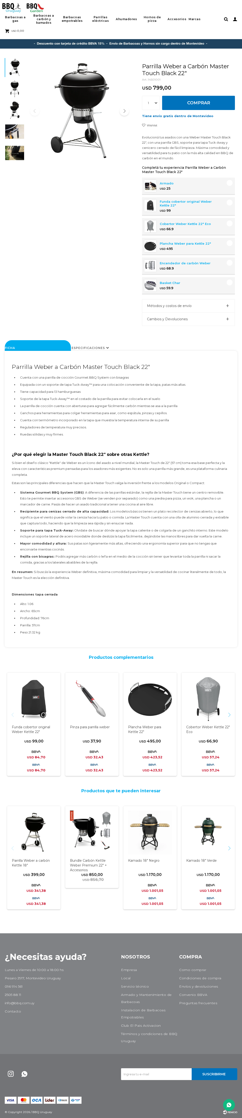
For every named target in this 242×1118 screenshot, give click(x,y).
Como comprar (192, 970)
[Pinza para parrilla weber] (92, 699)
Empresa (129, 970)
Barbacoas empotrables (72, 19)
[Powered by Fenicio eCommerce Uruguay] (230, 1112)
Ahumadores (126, 19)
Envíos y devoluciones (198, 986)
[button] (226, 19)
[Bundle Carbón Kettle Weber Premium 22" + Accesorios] (92, 833)
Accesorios (177, 19)
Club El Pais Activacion (141, 1025)
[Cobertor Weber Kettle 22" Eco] (208, 699)
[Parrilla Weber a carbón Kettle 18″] (34, 833)
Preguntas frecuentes (198, 1003)
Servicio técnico (135, 986)
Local (126, 978)
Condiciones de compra (200, 978)
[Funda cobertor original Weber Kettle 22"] (34, 699)
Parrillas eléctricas (100, 19)
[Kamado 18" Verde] (208, 833)
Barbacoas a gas (15, 19)
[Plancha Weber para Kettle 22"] (150, 699)
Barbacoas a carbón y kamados (43, 19)
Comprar (198, 102)
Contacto (13, 1011)
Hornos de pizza (152, 19)
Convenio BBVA (193, 995)
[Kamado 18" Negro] (150, 833)
